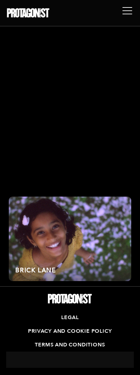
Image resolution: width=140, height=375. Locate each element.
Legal (69, 317)
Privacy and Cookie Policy (70, 331)
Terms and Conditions (70, 344)
